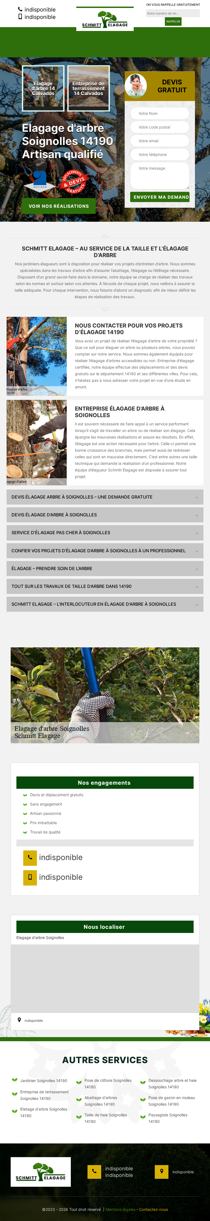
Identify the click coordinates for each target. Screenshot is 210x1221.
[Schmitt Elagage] (105, 19)
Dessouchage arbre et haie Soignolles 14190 (172, 1083)
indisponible (39, 9)
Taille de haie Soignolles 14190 (105, 1118)
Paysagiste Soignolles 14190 (167, 1118)
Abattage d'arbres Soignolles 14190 (100, 1100)
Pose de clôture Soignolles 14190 (108, 1083)
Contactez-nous (153, 1209)
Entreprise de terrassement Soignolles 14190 (44, 1095)
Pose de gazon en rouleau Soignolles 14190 (171, 1100)
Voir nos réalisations (59, 206)
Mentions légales (120, 1209)
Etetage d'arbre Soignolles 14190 (43, 1112)
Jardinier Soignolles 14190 (43, 1080)
